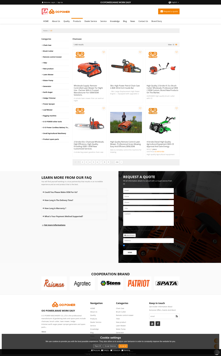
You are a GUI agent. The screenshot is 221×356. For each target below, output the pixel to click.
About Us (56, 21)
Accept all (123, 346)
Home (45, 31)
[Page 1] (75, 162)
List (173, 44)
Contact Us (143, 21)
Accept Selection (110, 346)
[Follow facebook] (158, 323)
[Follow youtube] (152, 323)
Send (130, 252)
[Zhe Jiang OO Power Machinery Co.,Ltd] (55, 11)
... (112, 162)
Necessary (96, 350)
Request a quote (171, 11)
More (44, 332)
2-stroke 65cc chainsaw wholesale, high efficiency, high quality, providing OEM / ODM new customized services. (89, 145)
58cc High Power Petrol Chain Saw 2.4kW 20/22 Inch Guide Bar (125, 87)
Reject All (98, 346)
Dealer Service (90, 21)
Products (77, 21)
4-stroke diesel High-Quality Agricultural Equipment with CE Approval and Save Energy (160, 144)
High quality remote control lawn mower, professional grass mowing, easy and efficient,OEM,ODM (125, 144)
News (132, 21)
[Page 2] (121, 162)
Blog (125, 21)
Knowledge (115, 21)
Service (103, 21)
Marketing (126, 350)
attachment (130, 235)
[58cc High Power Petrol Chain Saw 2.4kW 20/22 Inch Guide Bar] (126, 66)
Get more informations (54, 225)
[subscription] (176, 316)
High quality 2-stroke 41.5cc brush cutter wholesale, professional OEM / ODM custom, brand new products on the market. (162, 89)
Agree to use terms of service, (141, 247)
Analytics (106, 350)
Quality (67, 21)
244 (117, 162)
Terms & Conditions (152, 248)
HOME (46, 21)
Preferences (116, 350)
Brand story (156, 21)
